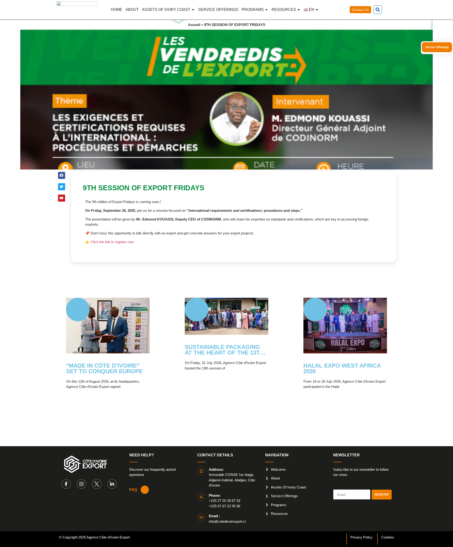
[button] (377, 9)
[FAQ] (145, 490)
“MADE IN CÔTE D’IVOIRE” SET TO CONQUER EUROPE (104, 368)
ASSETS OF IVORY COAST (166, 10)
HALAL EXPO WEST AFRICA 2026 (342, 368)
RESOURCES (284, 10)
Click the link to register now (112, 242)
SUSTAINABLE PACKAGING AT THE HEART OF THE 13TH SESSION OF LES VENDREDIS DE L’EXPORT (226, 350)
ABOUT (132, 10)
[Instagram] (81, 484)
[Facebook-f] (66, 484)
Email (338, 487)
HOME (116, 10)
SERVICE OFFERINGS (218, 10)
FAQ (133, 490)
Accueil (194, 25)
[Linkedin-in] (112, 484)
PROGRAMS (253, 10)
